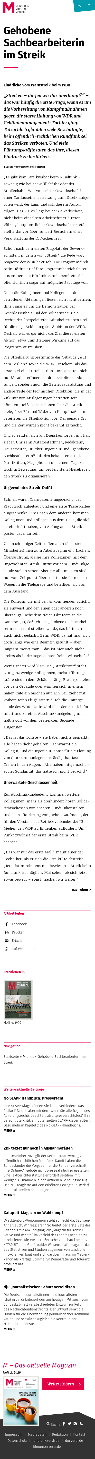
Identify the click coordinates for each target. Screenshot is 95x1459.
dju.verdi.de (74, 1440)
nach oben (80, 889)
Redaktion (60, 1434)
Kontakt (79, 1434)
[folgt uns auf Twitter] (69, 1423)
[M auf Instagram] (75, 1423)
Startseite (11, 1056)
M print (28, 1056)
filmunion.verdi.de (47, 1446)
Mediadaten (37, 1434)
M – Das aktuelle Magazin (39, 1365)
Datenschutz (17, 1440)
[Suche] (48, 1423)
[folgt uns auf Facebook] (63, 1423)
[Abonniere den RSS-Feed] (81, 1423)
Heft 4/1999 (12, 1022)
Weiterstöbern (60, 1384)
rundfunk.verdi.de (45, 1440)
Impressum (13, 1434)
